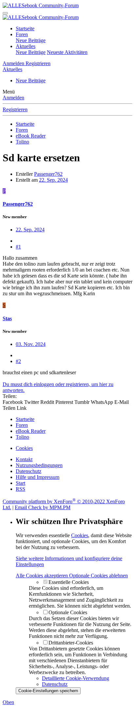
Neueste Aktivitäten (67, 52)
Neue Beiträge (31, 40)
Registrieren (15, 109)
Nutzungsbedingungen (39, 465)
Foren (22, 34)
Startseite (25, 28)
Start (20, 483)
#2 (18, 361)
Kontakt (24, 459)
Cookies (24, 448)
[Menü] (5, 13)
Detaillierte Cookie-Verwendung (75, 678)
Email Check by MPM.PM (42, 507)
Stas (7, 318)
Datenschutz (28, 471)
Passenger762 (48, 174)
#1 (18, 246)
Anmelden (13, 97)
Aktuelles (25, 46)
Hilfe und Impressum (37, 477)
